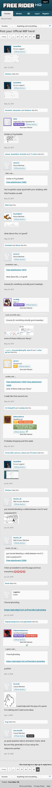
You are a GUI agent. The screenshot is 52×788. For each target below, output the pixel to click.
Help (48, 786)
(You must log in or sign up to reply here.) (35, 764)
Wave (18, 245)
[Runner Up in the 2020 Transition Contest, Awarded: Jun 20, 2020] (28, 310)
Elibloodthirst (18, 417)
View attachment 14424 (16, 382)
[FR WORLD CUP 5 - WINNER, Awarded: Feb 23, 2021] (26, 310)
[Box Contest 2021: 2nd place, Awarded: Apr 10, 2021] (27, 436)
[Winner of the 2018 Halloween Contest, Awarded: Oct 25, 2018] (23, 436)
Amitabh (8, 110)
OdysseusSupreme (12, 622)
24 (17, 37)
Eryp (7, 722)
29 (38, 37)
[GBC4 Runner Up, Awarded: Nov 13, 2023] (23, 372)
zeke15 (29, 350)
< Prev (3, 37)
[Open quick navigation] (50, 26)
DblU (15, 119)
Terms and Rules (25, 786)
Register (45, 13)
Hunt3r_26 (17, 499)
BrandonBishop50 (19, 350)
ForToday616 (10, 408)
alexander (17, 110)
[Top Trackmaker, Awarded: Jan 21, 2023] (24, 310)
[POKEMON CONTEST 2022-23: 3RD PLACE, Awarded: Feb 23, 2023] (22, 310)
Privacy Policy (39, 786)
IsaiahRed (17, 46)
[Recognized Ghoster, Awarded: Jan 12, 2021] (25, 372)
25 (22, 37)
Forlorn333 (9, 453)
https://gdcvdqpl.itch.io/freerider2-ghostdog (25, 610)
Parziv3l (16, 684)
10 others (33, 453)
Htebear (8, 74)
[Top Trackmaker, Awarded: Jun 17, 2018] (27, 372)
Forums (7, 13)
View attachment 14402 (16, 182)
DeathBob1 (17, 214)
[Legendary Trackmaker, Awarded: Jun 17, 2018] (25, 436)
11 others (34, 154)
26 (26, 37)
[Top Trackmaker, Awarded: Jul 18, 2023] (26, 130)
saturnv (16, 163)
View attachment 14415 (16, 270)
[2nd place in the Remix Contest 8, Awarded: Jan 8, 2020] (30, 310)
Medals (19, 13)
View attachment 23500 (16, 560)
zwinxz (7, 154)
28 (34, 37)
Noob (7, 583)
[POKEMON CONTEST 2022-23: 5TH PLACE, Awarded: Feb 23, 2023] (29, 436)
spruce (16, 361)
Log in (45, 2)
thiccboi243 (17, 731)
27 (30, 37)
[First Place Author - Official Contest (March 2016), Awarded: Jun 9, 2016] (29, 372)
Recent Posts (6, 19)
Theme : (10, 782)
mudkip (16, 299)
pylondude (27, 622)
